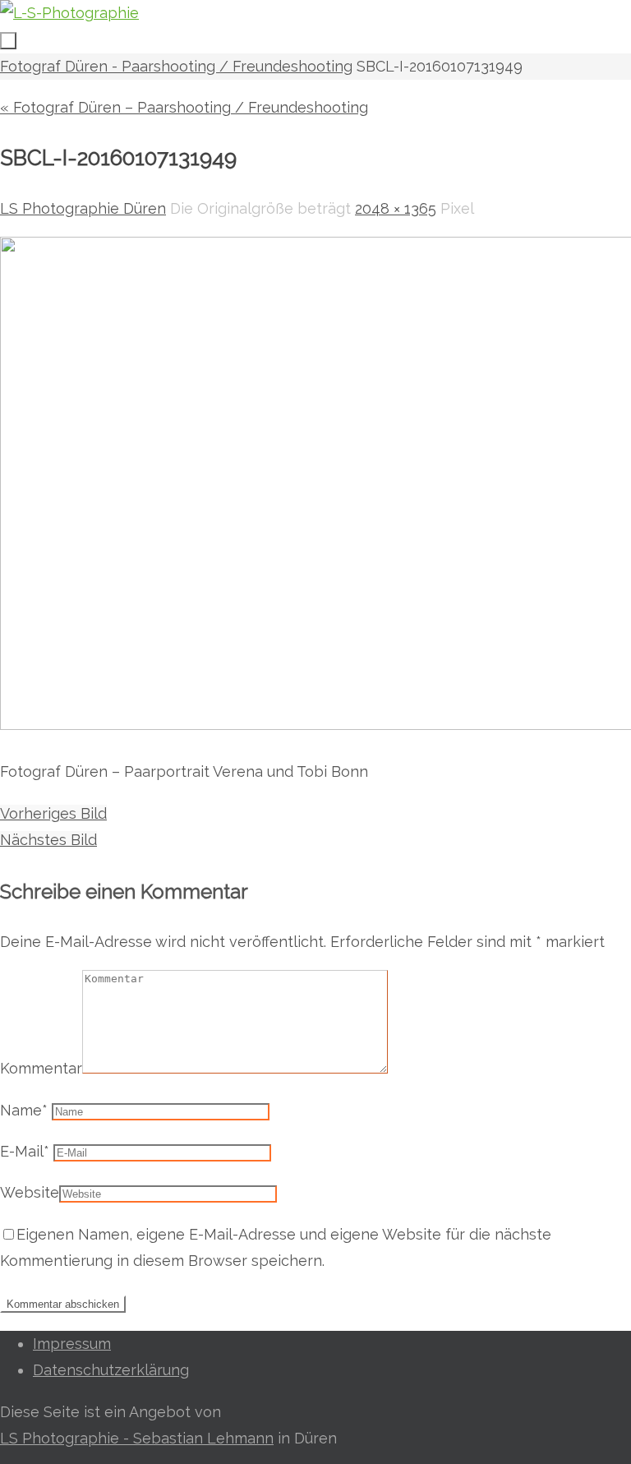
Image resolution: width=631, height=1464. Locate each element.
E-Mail (24, 1151)
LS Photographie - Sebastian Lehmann (137, 1438)
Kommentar (41, 1068)
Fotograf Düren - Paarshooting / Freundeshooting (176, 66)
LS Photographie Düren (83, 208)
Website (29, 1192)
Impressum (72, 1343)
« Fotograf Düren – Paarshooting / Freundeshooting (184, 107)
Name (24, 1110)
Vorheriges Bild (53, 813)
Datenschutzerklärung (111, 1370)
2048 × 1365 (395, 208)
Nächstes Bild (48, 839)
